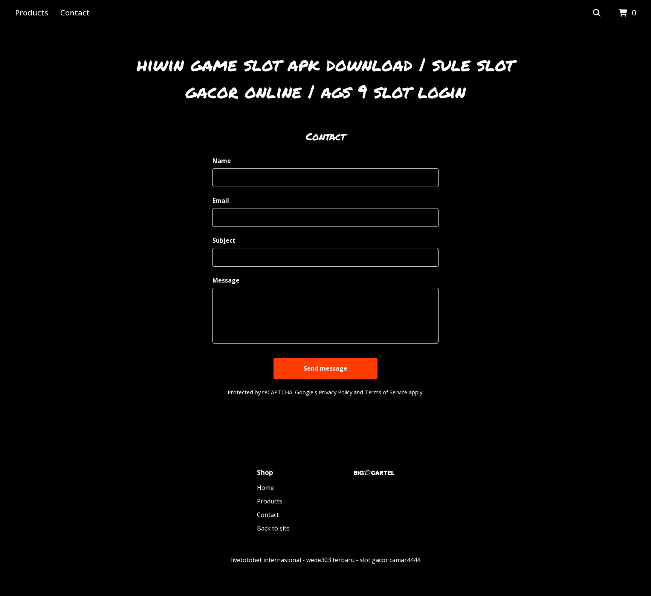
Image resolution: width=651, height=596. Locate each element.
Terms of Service (386, 392)
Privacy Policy (335, 392)
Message (226, 280)
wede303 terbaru (330, 560)
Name (221, 161)
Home (265, 487)
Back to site (273, 528)
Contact (75, 13)
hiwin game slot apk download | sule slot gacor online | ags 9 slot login (325, 77)
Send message (325, 368)
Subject (223, 240)
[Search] (597, 13)
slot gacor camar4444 (390, 560)
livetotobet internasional (266, 560)
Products (31, 13)
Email (220, 200)
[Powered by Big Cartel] (374, 472)
